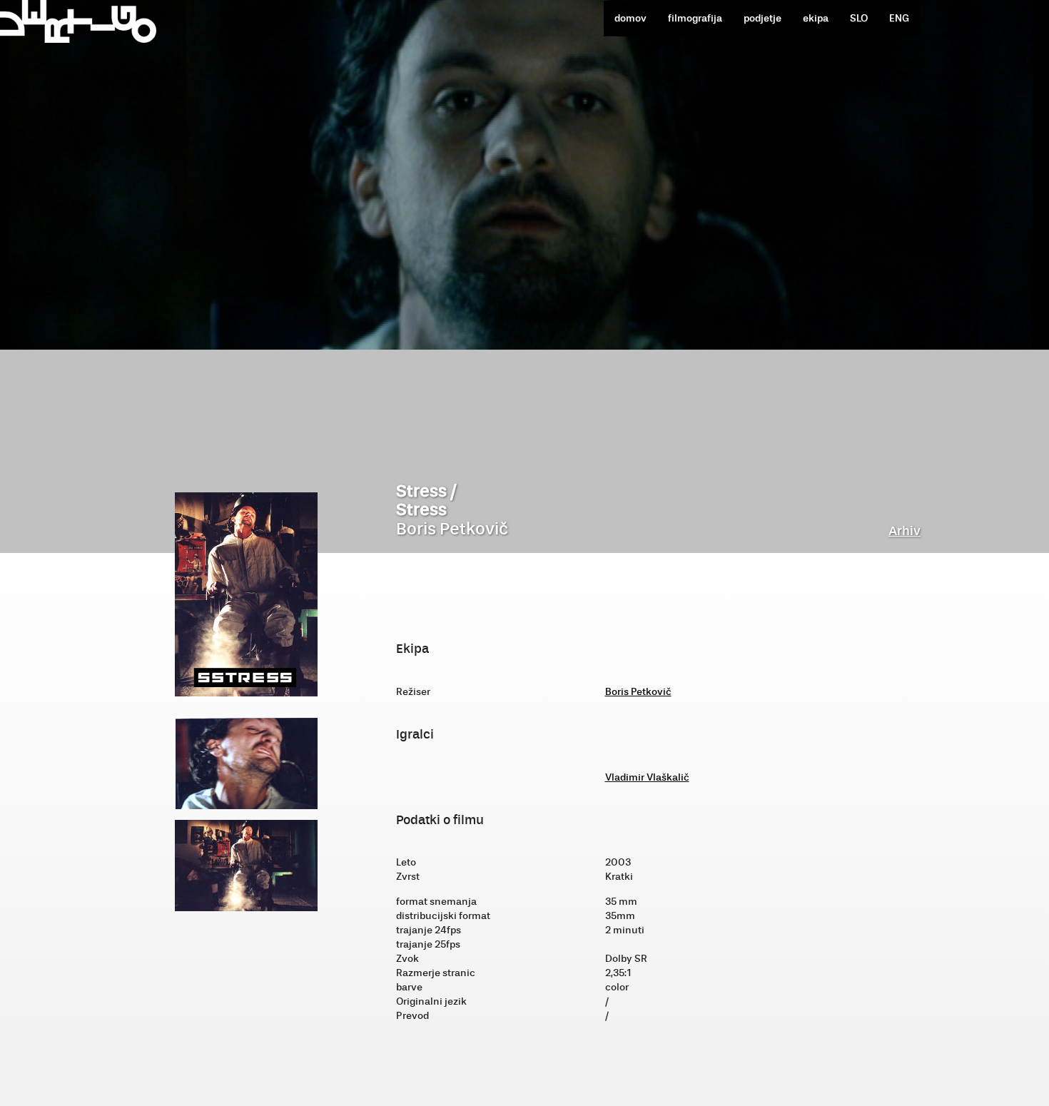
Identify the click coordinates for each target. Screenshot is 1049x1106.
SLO (859, 18)
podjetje (762, 18)
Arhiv (904, 531)
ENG (899, 18)
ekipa (815, 18)
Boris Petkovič (638, 692)
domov (630, 18)
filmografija (695, 18)
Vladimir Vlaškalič (647, 777)
